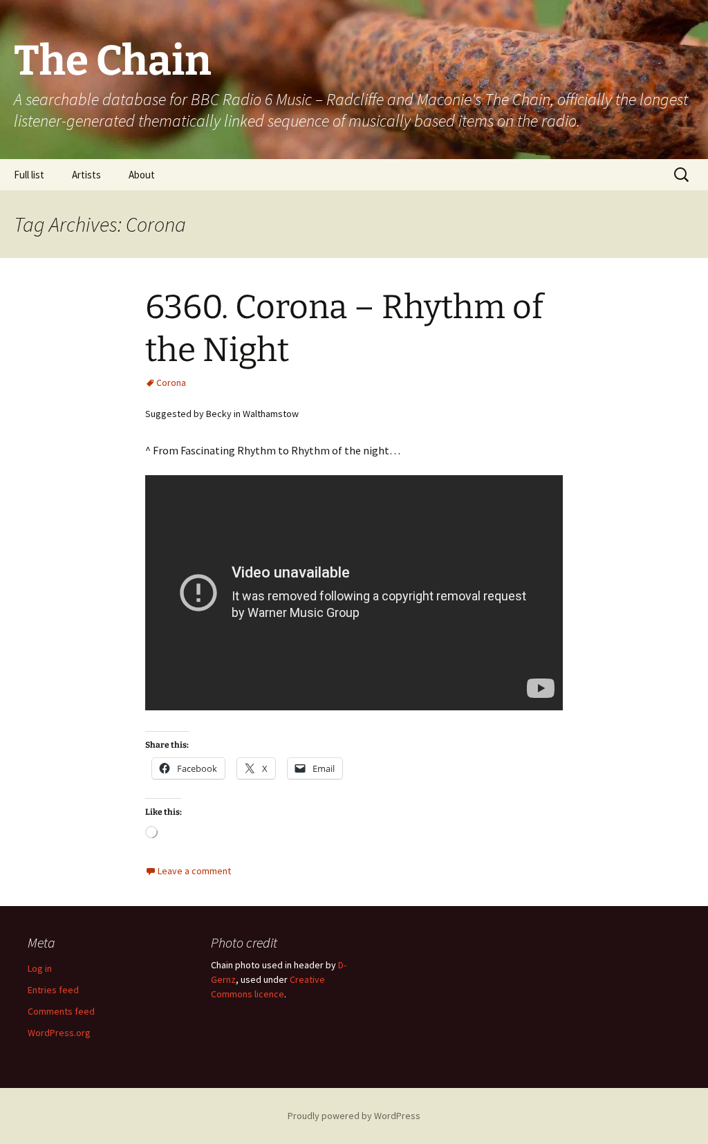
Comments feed (61, 1011)
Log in (40, 968)
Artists (86, 174)
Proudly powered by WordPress (354, 1115)
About (142, 174)
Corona (171, 382)
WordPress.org (59, 1032)
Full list (29, 174)
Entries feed (53, 990)
